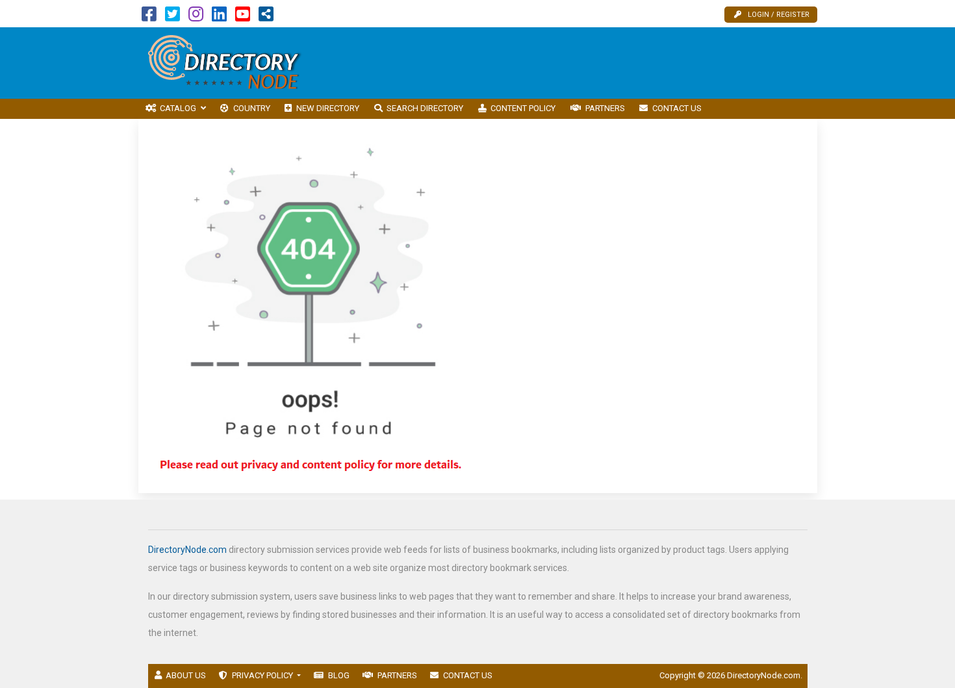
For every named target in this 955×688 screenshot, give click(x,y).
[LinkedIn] (219, 17)
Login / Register (778, 14)
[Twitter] (172, 17)
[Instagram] (195, 17)
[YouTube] (242, 17)
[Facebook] (149, 17)
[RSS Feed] (266, 17)
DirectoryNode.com (187, 549)
